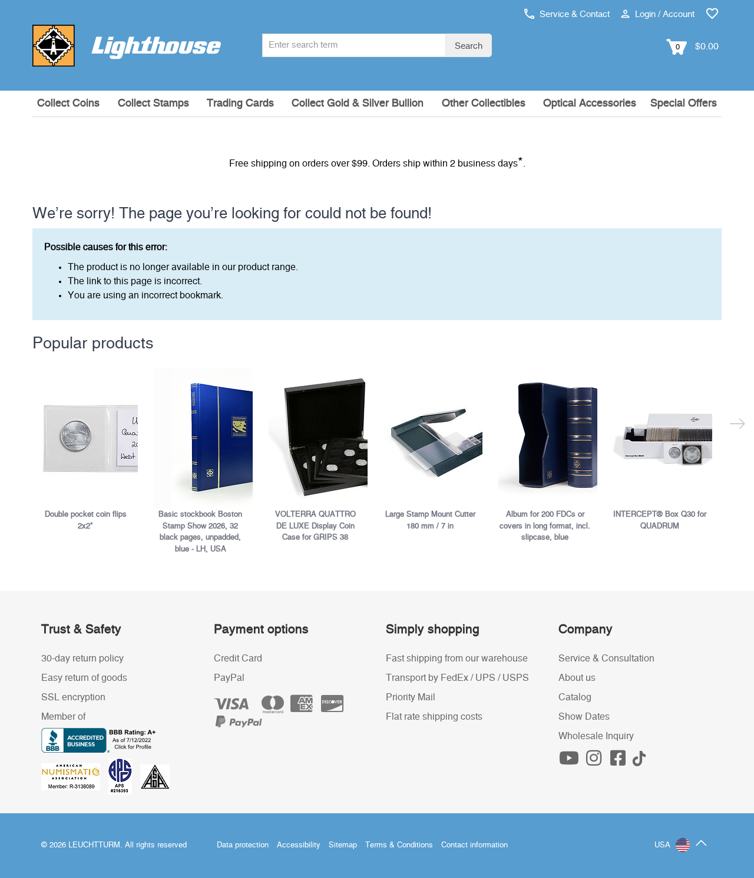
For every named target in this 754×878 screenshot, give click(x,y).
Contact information (474, 845)
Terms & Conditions (399, 845)
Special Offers (683, 103)
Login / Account (664, 14)
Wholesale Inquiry (596, 736)
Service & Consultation (606, 658)
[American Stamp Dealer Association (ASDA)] (155, 776)
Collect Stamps (153, 103)
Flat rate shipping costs (434, 716)
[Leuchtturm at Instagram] (595, 761)
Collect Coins (68, 103)
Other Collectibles (483, 103)
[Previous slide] (39, 411)
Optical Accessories (589, 103)
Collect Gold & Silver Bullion (358, 103)
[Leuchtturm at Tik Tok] (639, 761)
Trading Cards (240, 103)
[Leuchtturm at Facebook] (619, 761)
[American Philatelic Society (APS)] (124, 776)
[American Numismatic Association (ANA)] (74, 776)
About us (577, 678)
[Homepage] (126, 45)
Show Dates (584, 716)
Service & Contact (573, 14)
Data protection (243, 845)
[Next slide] (714, 411)
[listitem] (89, 449)
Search (468, 46)
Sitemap (343, 845)
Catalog (574, 697)
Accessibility (298, 845)
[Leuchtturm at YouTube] (570, 761)
